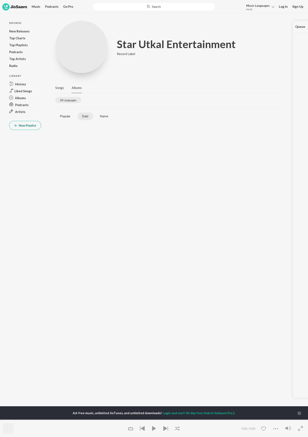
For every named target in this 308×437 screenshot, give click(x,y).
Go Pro (68, 6)
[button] (259, 7)
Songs (59, 88)
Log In (283, 6)
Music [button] (36, 6)
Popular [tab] (65, 116)
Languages (258, 5)
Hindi (249, 9)
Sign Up (297, 6)
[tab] (68, 100)
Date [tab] (85, 116)
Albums (77, 88)
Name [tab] (104, 116)
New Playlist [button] (27, 125)
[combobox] (154, 7)
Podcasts (51, 6)
